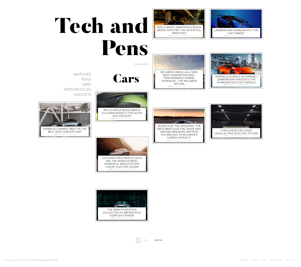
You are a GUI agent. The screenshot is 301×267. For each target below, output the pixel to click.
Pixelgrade (53, 260)
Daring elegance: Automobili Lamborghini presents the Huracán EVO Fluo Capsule (236, 79)
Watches (82, 74)
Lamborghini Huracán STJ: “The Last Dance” (236, 32)
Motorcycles (77, 90)
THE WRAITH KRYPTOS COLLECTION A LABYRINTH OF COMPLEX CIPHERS (122, 212)
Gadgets (82, 95)
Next (157, 240)
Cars (86, 84)
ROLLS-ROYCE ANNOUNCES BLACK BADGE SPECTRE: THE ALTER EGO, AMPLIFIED (179, 30)
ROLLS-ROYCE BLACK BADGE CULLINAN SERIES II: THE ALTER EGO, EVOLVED (122, 113)
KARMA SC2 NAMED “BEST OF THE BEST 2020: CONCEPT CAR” (65, 130)
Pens (86, 79)
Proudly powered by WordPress (18, 260)
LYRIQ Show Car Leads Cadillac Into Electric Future (236, 132)
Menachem (63, 134)
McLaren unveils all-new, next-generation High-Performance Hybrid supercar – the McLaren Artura (179, 78)
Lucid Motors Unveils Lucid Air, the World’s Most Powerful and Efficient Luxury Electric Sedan (122, 162)
